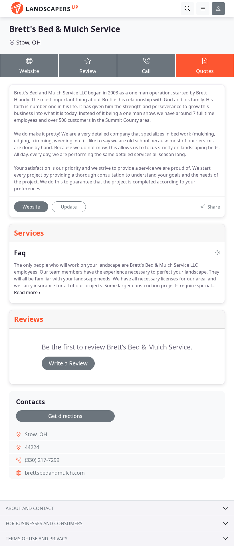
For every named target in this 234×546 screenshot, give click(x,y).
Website (29, 71)
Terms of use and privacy (36, 538)
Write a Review (68, 363)
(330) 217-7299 (42, 459)
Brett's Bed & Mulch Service (64, 28)
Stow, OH (28, 42)
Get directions (65, 415)
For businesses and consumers (44, 523)
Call (146, 71)
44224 (32, 447)
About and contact (30, 508)
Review (87, 71)
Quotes (205, 71)
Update (69, 207)
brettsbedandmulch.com (55, 472)
